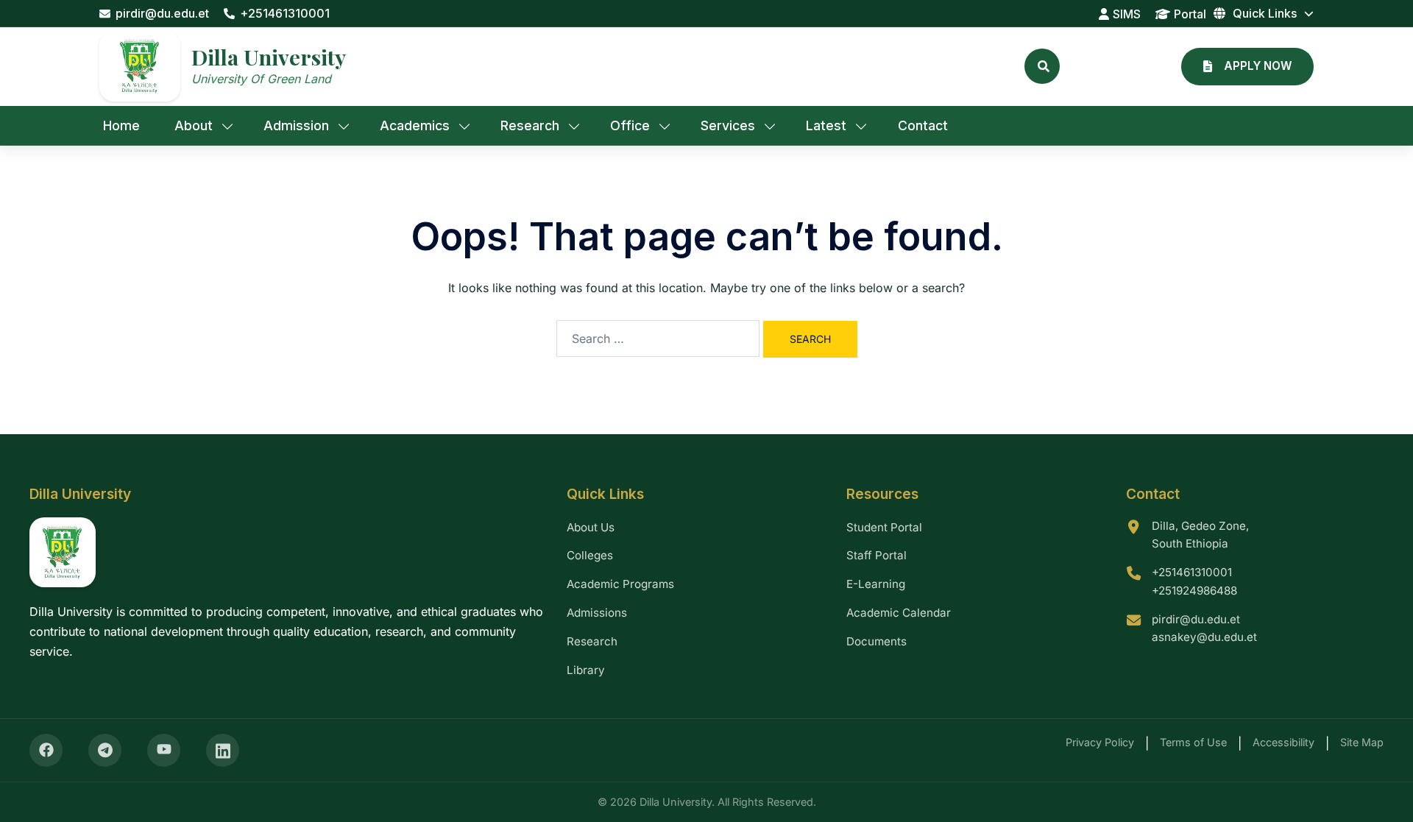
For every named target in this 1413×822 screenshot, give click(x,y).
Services (728, 125)
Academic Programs (620, 584)
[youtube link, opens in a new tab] (163, 750)
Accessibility (1283, 742)
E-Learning (875, 584)
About (193, 125)
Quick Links (1265, 13)
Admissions (597, 613)
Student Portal (884, 527)
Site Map (1362, 742)
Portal (1190, 14)
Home (121, 125)
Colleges (590, 555)
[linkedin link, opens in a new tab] (222, 750)
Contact (923, 125)
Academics (415, 125)
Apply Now (1258, 66)
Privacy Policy (1100, 742)
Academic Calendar (898, 613)
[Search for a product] (1042, 66)
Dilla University (268, 57)
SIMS (1127, 14)
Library (586, 670)
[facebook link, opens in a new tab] (46, 750)
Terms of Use (1193, 742)
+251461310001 (285, 13)
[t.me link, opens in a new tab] (104, 750)
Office (630, 125)
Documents (876, 641)
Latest (826, 125)
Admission (296, 125)
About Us (591, 527)
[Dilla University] (139, 66)
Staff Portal (876, 555)
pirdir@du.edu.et (162, 13)
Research (529, 125)
